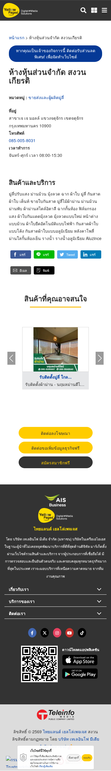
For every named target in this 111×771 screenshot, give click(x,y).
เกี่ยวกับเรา (19, 589)
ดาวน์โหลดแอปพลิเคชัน (80, 649)
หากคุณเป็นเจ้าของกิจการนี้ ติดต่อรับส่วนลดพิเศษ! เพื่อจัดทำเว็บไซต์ (55, 53)
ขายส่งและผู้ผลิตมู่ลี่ (46, 97)
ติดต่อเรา (17, 613)
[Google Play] (84, 673)
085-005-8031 (22, 140)
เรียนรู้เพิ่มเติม (46, 766)
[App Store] (84, 660)
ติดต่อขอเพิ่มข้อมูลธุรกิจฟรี (55, 448)
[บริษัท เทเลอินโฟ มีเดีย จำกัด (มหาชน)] (55, 714)
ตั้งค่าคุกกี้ (74, 757)
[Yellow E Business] (32, 632)
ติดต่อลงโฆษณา (55, 433)
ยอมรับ (87, 757)
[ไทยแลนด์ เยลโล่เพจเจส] (45, 632)
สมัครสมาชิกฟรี (55, 463)
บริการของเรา (22, 601)
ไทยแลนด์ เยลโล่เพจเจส (56, 529)
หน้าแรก (16, 37)
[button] (20, 254)
